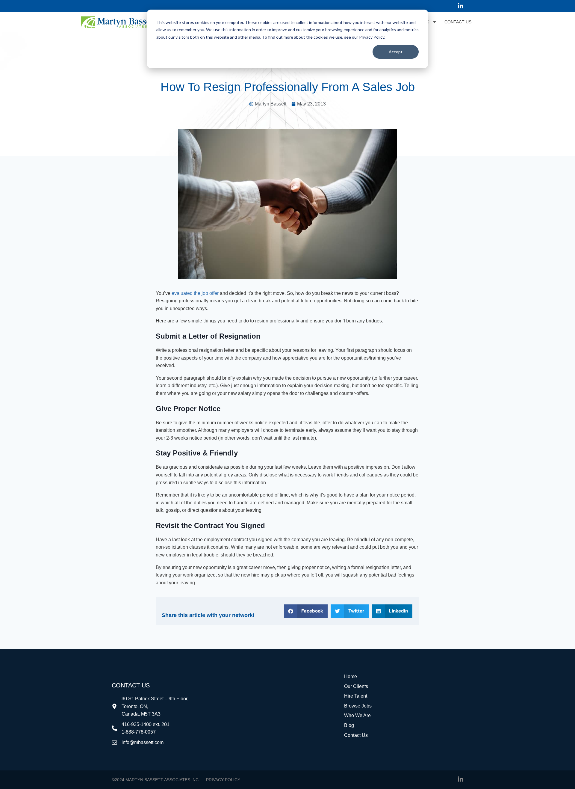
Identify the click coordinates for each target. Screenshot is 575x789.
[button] (306, 611)
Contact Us (457, 21)
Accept (395, 51)
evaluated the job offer (195, 293)
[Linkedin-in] (461, 6)
